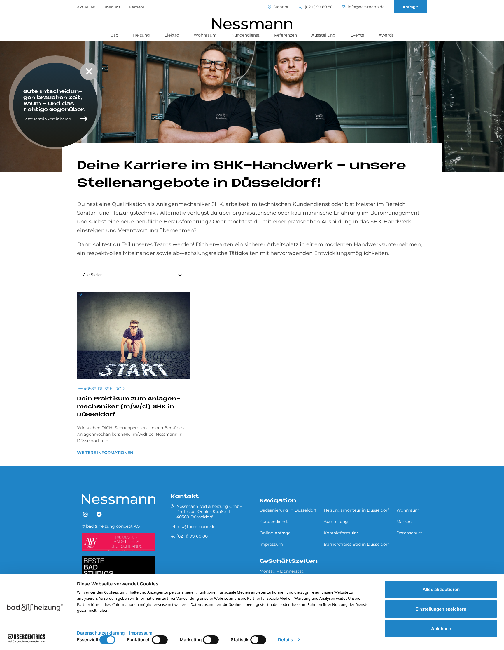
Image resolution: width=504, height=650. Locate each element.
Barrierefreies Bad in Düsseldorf (356, 544)
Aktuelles (86, 7)
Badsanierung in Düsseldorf (288, 510)
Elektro (171, 35)
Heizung (141, 35)
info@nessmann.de (366, 7)
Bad (114, 35)
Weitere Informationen (105, 452)
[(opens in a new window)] (85, 514)
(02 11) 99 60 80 (318, 7)
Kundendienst (245, 35)
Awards (386, 35)
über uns (112, 7)
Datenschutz (409, 533)
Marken (404, 521)
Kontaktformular (341, 533)
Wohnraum (205, 35)
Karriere (136, 7)
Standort (281, 7)
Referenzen (285, 35)
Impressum (271, 544)
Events (357, 35)
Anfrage (410, 6)
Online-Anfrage (275, 533)
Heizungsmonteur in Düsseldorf (356, 510)
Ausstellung (324, 35)
